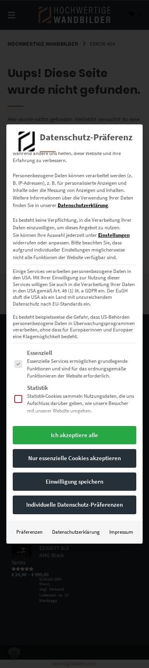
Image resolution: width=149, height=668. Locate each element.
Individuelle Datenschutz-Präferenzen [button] (74, 504)
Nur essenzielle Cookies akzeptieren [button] (74, 458)
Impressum (121, 532)
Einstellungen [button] (114, 235)
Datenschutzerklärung (83, 205)
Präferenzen (29, 532)
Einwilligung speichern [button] (74, 481)
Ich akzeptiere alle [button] (74, 435)
